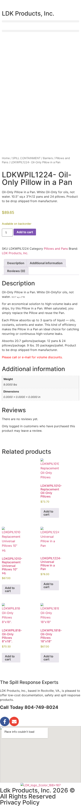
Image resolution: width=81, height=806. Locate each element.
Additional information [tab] (46, 263)
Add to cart (25, 232)
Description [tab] (15, 263)
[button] (40, 21)
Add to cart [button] (48, 513)
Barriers (48, 158)
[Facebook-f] (4, 721)
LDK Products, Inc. (15, 253)
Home (6, 158)
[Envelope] (14, 721)
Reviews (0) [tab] (16, 271)
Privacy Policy (20, 802)
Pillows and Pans (56, 248)
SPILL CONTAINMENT (26, 158)
